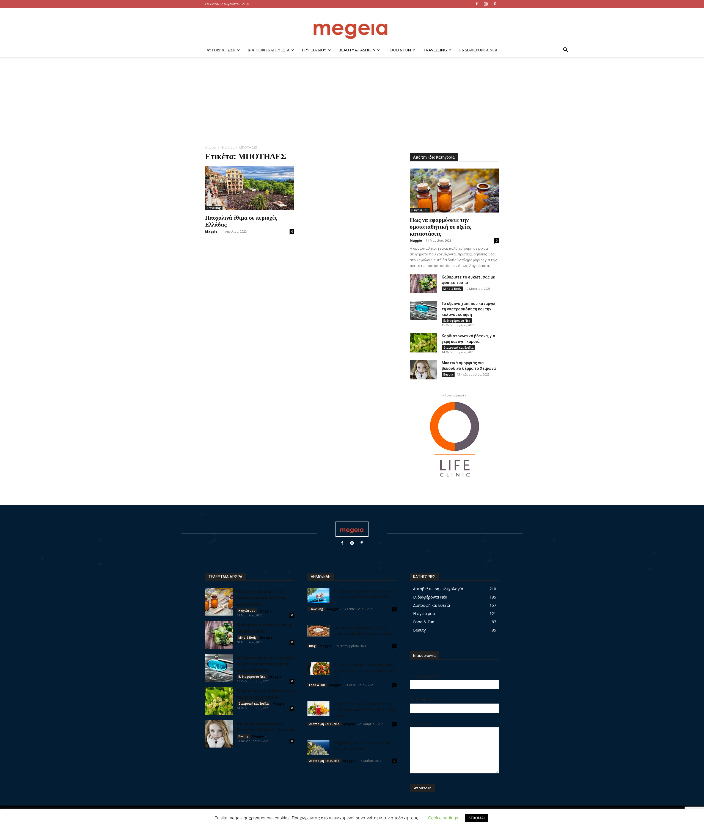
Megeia (349, 724)
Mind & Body (452, 289)
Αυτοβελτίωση (221, 50)
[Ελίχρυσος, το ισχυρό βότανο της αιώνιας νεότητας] (318, 747)
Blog (312, 646)
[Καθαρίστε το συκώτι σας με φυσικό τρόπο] (423, 283)
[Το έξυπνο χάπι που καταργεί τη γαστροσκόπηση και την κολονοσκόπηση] (423, 310)
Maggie (211, 231)
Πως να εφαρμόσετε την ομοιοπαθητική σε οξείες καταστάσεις (440, 226)
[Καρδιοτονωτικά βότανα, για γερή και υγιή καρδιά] (423, 342)
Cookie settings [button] (443, 817)
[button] (565, 50)
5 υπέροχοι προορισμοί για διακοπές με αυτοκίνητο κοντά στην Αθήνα (364, 593)
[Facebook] (476, 4)
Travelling (435, 50)
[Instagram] (486, 4)
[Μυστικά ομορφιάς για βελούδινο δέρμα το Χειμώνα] (423, 369)
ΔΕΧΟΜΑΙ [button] (476, 818)
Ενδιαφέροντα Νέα (478, 50)
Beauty (448, 374)
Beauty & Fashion (357, 50)
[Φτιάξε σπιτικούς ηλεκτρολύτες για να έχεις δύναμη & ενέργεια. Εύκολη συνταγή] (318, 708)
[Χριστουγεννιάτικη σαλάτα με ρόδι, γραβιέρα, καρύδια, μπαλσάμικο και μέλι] (318, 668)
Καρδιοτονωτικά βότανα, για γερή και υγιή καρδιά (265, 693)
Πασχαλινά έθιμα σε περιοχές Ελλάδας (241, 220)
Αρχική (210, 147)
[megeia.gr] (352, 26)
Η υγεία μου (314, 50)
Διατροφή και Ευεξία (269, 50)
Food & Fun (399, 50)
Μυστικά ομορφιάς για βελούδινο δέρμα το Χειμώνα (265, 726)
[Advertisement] (352, 103)
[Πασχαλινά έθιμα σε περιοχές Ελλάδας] (249, 188)
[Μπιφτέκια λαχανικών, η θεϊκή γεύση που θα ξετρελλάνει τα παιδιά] (318, 630)
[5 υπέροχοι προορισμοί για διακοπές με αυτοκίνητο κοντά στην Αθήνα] (318, 595)
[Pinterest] (495, 4)
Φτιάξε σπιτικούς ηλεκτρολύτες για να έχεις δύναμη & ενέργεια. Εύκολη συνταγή (364, 709)
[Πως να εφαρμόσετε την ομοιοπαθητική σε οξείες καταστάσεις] (454, 191)
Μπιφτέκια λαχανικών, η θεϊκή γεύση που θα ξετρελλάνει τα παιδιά (364, 630)
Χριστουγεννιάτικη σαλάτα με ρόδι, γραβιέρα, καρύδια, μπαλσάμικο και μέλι (364, 670)
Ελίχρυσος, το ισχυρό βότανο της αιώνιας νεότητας (362, 745)
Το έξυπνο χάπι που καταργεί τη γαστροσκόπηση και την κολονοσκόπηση (469, 309)
